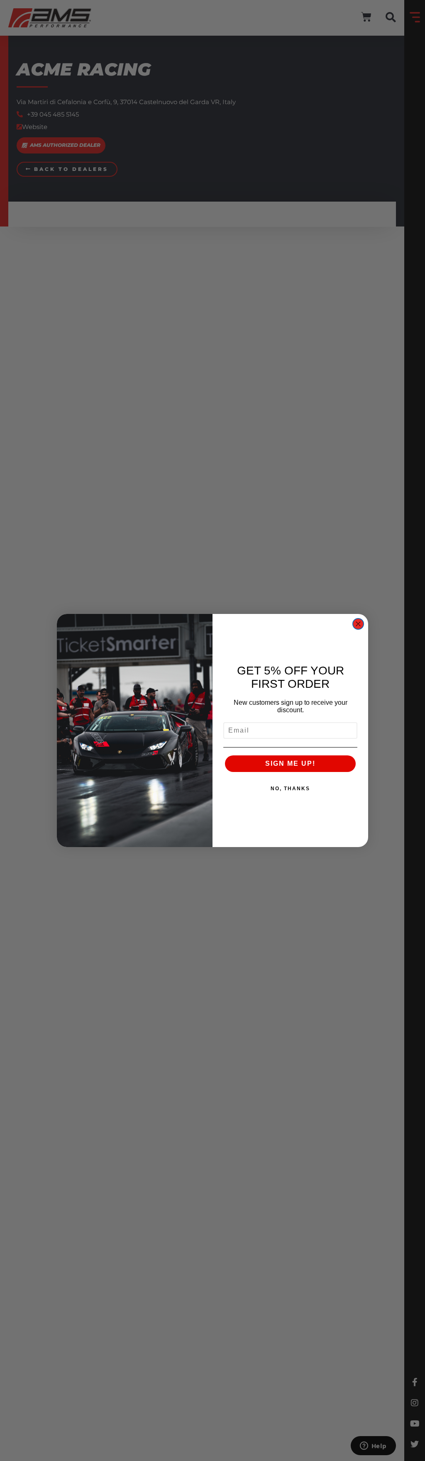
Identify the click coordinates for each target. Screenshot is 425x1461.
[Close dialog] (358, 624)
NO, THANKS (290, 788)
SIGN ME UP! (290, 763)
